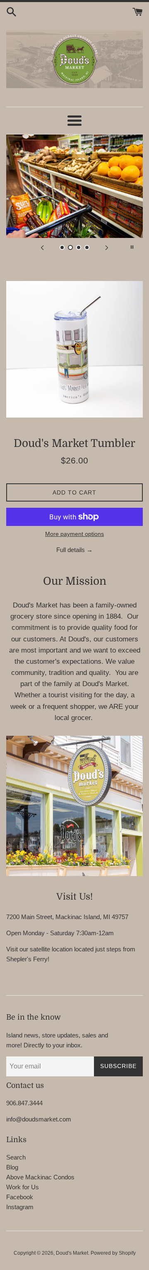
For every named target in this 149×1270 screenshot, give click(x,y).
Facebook (19, 1196)
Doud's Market (72, 1253)
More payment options (74, 534)
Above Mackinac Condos (40, 1177)
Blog (12, 1167)
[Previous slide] (42, 247)
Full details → (74, 549)
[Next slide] (107, 247)
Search (16, 1157)
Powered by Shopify (113, 1253)
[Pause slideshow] (132, 247)
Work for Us (22, 1187)
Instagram (20, 1206)
